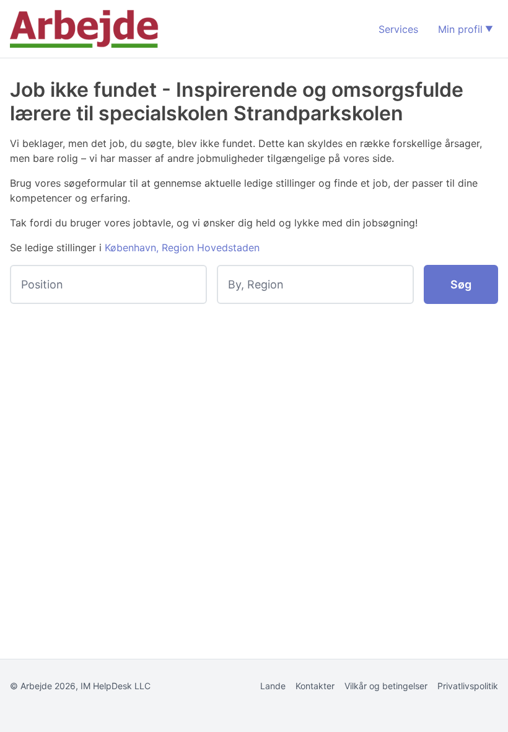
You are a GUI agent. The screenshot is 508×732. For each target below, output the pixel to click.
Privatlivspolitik (467, 686)
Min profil (460, 29)
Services (398, 29)
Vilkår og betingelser (385, 686)
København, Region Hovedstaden (182, 247)
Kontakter (315, 686)
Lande (273, 686)
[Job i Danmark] (84, 29)
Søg (460, 284)
